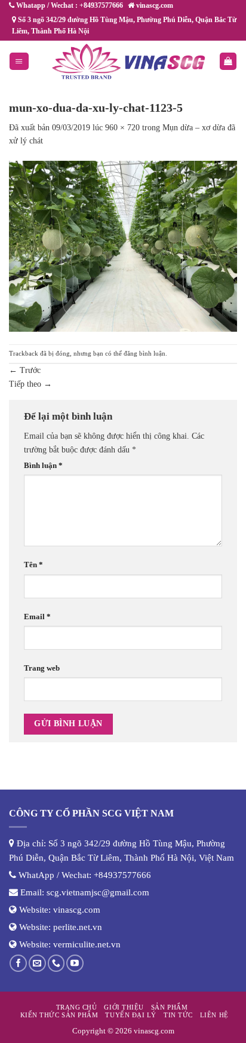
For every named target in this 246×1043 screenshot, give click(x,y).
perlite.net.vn (77, 927)
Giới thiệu (123, 1007)
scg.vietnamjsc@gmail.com (98, 892)
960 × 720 (122, 127)
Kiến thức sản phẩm (59, 1014)
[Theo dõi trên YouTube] (75, 963)
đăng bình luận (144, 353)
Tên (33, 565)
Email (37, 617)
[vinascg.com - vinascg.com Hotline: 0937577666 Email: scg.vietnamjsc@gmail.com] (128, 61)
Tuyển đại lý (130, 1014)
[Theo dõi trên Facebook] (18, 963)
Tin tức (178, 1014)
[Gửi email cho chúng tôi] (37, 963)
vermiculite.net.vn (87, 944)
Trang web (42, 668)
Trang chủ (76, 1007)
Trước (25, 370)
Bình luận (43, 465)
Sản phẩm (169, 1007)
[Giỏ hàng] (228, 61)
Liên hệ (214, 1014)
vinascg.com (76, 909)
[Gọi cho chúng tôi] (56, 963)
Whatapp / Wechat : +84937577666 (68, 5)
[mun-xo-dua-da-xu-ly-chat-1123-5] (123, 245)
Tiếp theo (30, 384)
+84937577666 (122, 875)
